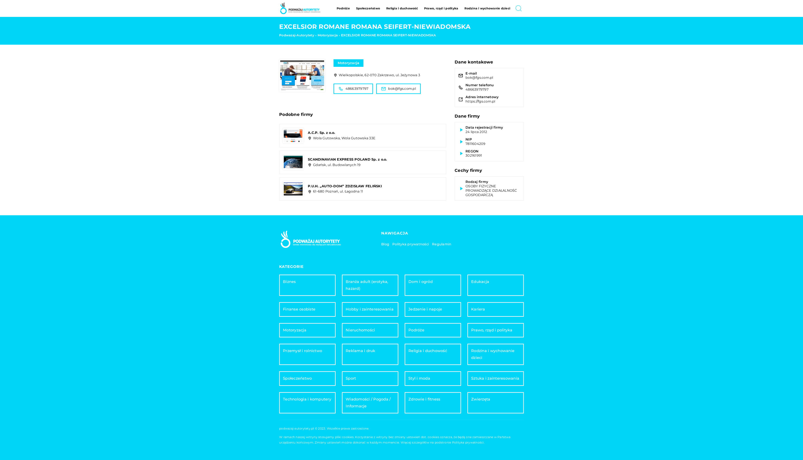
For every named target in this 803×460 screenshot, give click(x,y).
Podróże (343, 8)
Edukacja (480, 281)
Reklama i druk (360, 350)
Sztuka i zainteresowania (495, 378)
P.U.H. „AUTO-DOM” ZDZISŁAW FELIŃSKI (345, 186)
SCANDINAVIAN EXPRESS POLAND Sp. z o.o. (347, 159)
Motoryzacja (348, 63)
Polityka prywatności (410, 244)
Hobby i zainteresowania (370, 309)
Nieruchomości (360, 330)
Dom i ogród (420, 281)
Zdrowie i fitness (424, 399)
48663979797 (356, 89)
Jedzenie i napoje (425, 309)
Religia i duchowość (402, 8)
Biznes (289, 281)
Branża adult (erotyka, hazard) (367, 285)
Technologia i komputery (307, 399)
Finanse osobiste (299, 309)
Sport (351, 378)
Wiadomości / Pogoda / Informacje (368, 402)
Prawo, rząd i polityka (441, 8)
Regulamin (441, 244)
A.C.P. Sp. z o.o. (321, 133)
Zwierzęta (480, 399)
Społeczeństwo (368, 8)
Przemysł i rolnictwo (302, 350)
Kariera (478, 309)
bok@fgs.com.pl (402, 89)
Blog (385, 244)
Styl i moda (419, 378)
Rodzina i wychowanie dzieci (487, 8)
